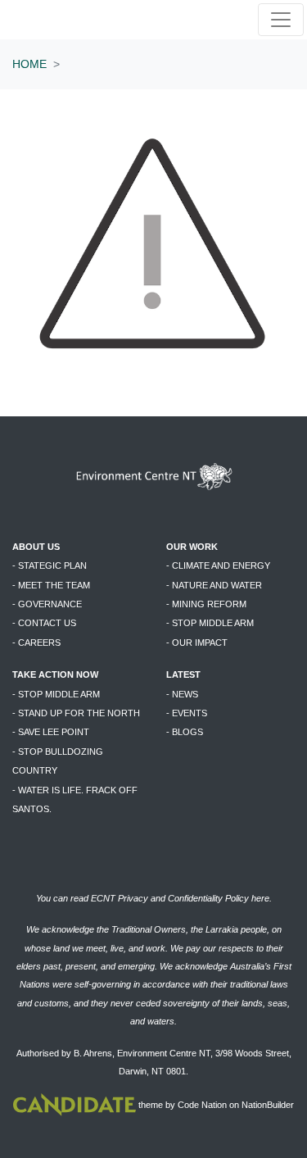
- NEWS (182, 694)
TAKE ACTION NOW (55, 674)
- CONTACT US (44, 623)
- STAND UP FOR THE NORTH (76, 713)
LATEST (183, 674)
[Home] (64, 20)
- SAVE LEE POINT (50, 732)
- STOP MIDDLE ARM (210, 623)
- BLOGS (184, 732)
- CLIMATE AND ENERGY (218, 565)
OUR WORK (192, 547)
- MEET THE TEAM (51, 585)
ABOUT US (36, 547)
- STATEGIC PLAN (49, 565)
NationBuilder (268, 1105)
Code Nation (202, 1105)
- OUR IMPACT (197, 642)
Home (29, 63)
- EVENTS (186, 713)
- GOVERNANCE (47, 604)
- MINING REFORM (206, 604)
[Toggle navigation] (281, 19)
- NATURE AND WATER (214, 585)
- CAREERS (36, 642)
